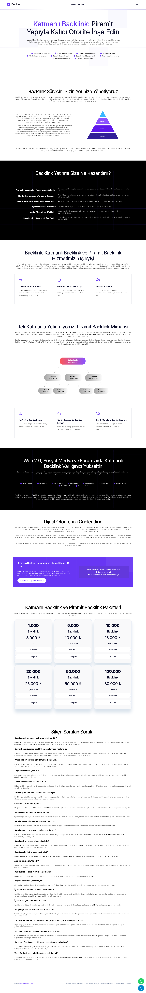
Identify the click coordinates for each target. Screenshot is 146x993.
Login (137, 4)
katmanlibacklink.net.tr (26, 984)
